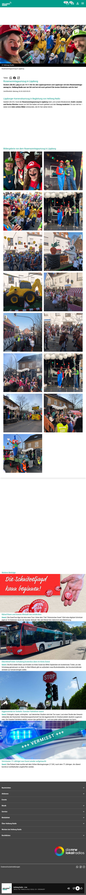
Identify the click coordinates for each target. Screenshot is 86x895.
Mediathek (6, 818)
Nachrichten (6, 788)
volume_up (68, 888)
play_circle (77, 888)
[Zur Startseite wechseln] (7, 4)
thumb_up (81, 888)
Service (4, 812)
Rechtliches (6, 835)
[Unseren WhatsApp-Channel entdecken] (77, 867)
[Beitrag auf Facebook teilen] (14, 78)
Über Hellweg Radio (9, 824)
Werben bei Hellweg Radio (12, 829)
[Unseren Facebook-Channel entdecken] (80, 867)
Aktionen (5, 794)
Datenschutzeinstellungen (10, 867)
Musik (4, 806)
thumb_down (74, 888)
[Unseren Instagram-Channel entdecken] (84, 867)
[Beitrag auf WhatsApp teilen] (10, 78)
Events (4, 800)
